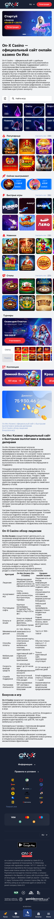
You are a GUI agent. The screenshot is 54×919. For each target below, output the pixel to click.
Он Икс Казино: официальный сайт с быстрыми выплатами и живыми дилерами (23, 425)
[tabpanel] (27, 23)
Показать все (11, 807)
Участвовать (15, 340)
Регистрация (44, 4)
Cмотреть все (43, 195)
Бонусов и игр (8, 430)
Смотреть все (43, 136)
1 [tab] (24, 34)
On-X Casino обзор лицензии (15, 428)
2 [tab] (26, 34)
